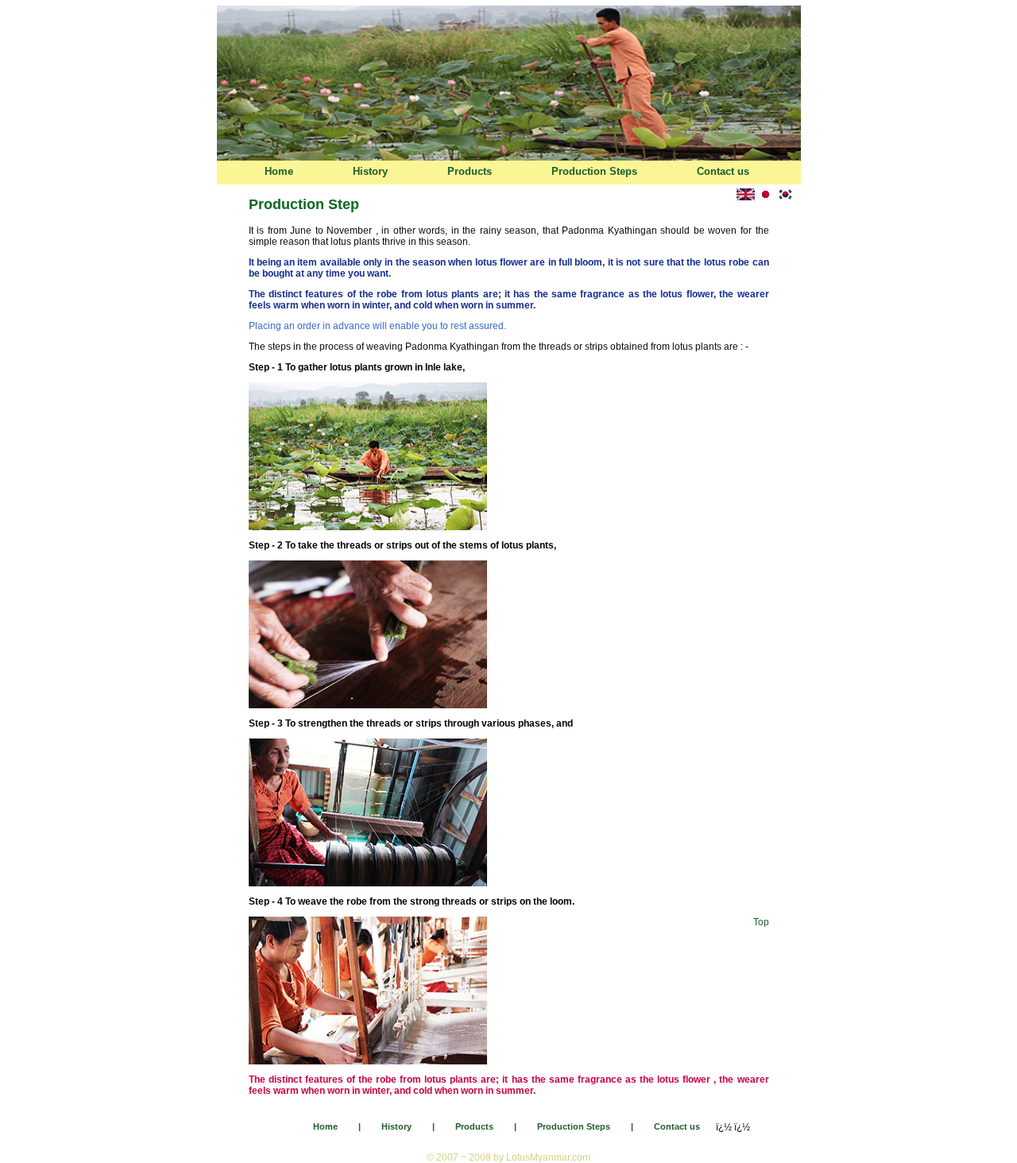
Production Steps (594, 171)
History (370, 171)
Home (279, 171)
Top (761, 922)
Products (469, 171)
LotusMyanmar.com (548, 1157)
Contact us (723, 171)
